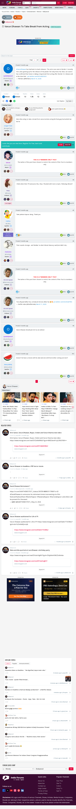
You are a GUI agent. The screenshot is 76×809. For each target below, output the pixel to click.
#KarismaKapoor (56, 497)
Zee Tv (58, 783)
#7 (73, 269)
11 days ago (62, 478)
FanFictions (47, 7)
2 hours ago (55, 720)
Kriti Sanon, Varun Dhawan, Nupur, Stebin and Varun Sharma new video (36, 433)
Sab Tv (58, 791)
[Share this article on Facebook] (7, 101)
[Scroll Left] (3, 109)
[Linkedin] (22, 790)
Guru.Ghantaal (64, 702)
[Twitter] (7, 790)
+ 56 (11, 199)
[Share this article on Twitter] (10, 101)
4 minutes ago (57, 692)
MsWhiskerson (64, 683)
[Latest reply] (73, 458)
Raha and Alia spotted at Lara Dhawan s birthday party (30, 550)
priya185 (68, 458)
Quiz (27, 7)
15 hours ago (56, 711)
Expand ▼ (41, 454)
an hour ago (56, 749)
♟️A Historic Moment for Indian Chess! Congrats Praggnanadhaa (26, 755)
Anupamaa (11, 724)
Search (72, 56)
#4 (73, 180)
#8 (73, 298)
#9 (73, 326)
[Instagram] (15, 790)
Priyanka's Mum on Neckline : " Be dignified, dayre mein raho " (25, 670)
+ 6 (11, 134)
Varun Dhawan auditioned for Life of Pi (24, 516)
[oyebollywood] (3, 96)
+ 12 (11, 288)
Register (70, 3)
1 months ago (59, 541)
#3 (73, 152)
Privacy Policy (42, 793)
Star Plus (59, 781)
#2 (73, 115)
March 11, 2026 (41, 304)
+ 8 (11, 373)
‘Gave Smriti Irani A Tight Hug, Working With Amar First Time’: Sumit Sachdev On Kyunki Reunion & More (30, 411)
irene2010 (68, 541)
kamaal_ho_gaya (63, 730)
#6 (73, 241)
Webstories (59, 7)
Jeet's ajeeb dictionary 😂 (13, 746)
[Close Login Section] (73, 145)
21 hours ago (57, 758)
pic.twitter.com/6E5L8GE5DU (37, 76)
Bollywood (9, 22)
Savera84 (65, 758)
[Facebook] (4, 790)
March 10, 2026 (36, 79)
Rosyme (68, 508)
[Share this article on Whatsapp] (14, 101)
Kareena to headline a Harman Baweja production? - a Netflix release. (28, 690)
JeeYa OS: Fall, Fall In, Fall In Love (15, 718)
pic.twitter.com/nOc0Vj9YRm (62, 302)
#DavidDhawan (15, 494)
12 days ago (61, 508)
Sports (9, 753)
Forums (12, 7)
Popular (14, 663)
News (4, 7)
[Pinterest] (18, 790)
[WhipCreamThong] (14, 96)
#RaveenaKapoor (43, 497)
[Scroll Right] (73, 109)
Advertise (41, 783)
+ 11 (11, 171)
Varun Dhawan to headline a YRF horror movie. (27, 466)
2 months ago (59, 573)
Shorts (36, 7)
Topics (20, 7)
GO (58, 3)
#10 (73, 354)
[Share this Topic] (3, 101)
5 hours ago (54, 702)
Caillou (69, 478)
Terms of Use (43, 791)
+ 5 (11, 229)
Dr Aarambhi (11, 706)
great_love (65, 711)
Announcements (24, 663)
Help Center (42, 788)
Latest (8, 663)
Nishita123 (68, 573)
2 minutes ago (54, 683)
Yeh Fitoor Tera (12, 715)
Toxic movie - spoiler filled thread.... (17, 680)
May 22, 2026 (36, 502)
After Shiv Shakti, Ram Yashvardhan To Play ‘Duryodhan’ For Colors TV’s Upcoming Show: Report (10, 411)
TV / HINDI (5, 404)
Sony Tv (59, 788)
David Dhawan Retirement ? (20, 486)
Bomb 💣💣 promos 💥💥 (13, 708)
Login (65, 3)
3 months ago (60, 458)
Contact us (42, 786)
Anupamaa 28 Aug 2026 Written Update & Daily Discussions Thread (27, 727)
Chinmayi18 (64, 749)
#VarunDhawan (21, 69)
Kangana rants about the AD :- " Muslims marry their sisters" (25, 737)
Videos (70, 7)
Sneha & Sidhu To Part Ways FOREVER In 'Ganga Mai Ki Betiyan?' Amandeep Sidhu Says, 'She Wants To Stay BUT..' (49, 412)
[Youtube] (11, 790)
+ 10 (11, 84)
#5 (73, 210)
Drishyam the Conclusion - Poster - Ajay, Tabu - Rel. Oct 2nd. (25, 699)
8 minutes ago (57, 673)
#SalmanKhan (20, 497)
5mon (7, 96)
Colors (58, 786)
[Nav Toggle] (2, 2)
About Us (41, 781)
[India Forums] (13, 2)
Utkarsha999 (64, 720)
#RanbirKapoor (31, 497)
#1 (73, 65)
